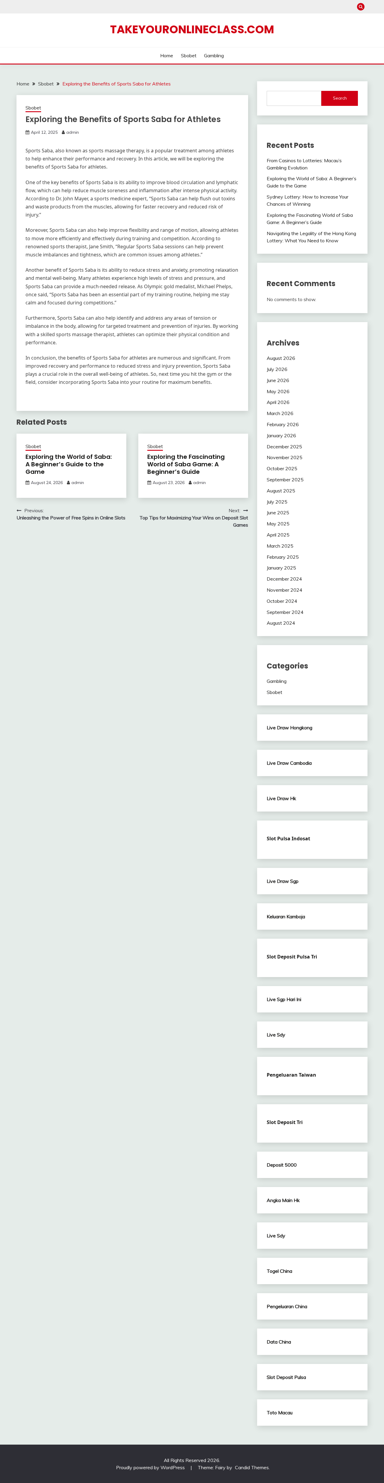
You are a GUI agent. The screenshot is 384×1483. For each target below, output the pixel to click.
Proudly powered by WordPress (151, 1467)
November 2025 (284, 457)
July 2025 (277, 502)
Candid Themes (252, 1467)
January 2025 (281, 568)
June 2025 (278, 513)
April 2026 (278, 402)
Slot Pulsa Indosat (288, 838)
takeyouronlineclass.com (192, 29)
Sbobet (188, 55)
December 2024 (284, 579)
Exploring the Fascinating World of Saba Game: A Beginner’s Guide (186, 464)
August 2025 (281, 491)
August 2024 (281, 623)
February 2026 (283, 424)
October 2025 (282, 468)
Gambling (214, 55)
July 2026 (277, 369)
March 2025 (280, 546)
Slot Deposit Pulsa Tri (292, 956)
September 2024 (285, 612)
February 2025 (283, 557)
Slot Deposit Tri (285, 1122)
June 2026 (278, 380)
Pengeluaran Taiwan (291, 1075)
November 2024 (284, 590)
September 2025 (285, 480)
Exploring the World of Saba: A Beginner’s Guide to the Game (69, 464)
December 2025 (284, 447)
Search (340, 98)
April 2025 (278, 535)
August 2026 (281, 358)
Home (166, 55)
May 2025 (278, 524)
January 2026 (281, 435)
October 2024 (282, 601)
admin (72, 132)
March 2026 (280, 413)
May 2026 (278, 391)
